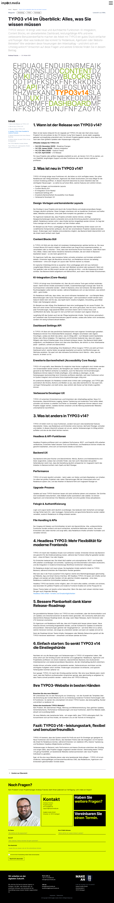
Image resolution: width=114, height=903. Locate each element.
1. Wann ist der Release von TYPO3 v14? (18, 124)
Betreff (10, 838)
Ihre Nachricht (12, 845)
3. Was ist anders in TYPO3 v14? (16, 129)
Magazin (15, 9)
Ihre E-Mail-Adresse (64, 830)
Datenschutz (60, 895)
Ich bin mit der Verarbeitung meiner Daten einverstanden (24, 854)
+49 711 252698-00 (48, 877)
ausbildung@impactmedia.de (50, 888)
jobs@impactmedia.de (48, 886)
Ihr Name (11, 830)
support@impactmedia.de (50, 808)
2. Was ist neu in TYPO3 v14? (15, 126)
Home (9, 9)
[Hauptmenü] (111, 3)
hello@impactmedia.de (48, 879)
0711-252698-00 (48, 806)
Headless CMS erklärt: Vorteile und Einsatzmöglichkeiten (54, 593)
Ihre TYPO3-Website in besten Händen (18, 143)
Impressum (52, 895)
